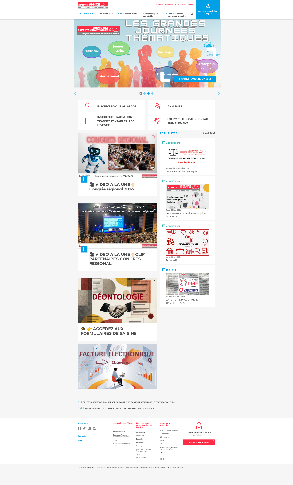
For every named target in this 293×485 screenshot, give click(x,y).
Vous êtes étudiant (128, 13)
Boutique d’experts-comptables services (123, 436)
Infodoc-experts (123, 431)
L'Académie (170, 434)
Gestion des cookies (84, 467)
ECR (170, 456)
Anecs (170, 440)
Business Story (180, 4)
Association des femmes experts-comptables (170, 448)
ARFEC (191, 4)
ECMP (170, 459)
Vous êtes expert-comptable (151, 14)
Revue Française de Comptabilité (146, 450)
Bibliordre (146, 436)
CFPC (123, 440)
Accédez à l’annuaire (199, 442)
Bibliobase (146, 442)
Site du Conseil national (169, 430)
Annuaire (159, 4)
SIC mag (146, 454)
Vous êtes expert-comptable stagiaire (177, 14)
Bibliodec (146, 439)
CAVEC (170, 452)
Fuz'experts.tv (146, 446)
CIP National (170, 437)
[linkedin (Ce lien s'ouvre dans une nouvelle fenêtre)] (89, 428)
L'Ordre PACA (86, 13)
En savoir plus (257, 73)
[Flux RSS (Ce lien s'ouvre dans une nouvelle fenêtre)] (94, 428)
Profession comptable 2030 (123, 444)
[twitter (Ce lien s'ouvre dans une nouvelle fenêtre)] (84, 428)
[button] (75, 94)
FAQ (80, 440)
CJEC (170, 444)
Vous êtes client (106, 13)
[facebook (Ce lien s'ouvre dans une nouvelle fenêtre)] (79, 428)
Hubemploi (169, 4)
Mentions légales (118, 467)
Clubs (123, 428)
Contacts (82, 436)
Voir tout (210, 133)
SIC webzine (146, 458)
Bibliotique (146, 432)
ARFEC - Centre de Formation (102, 467)
